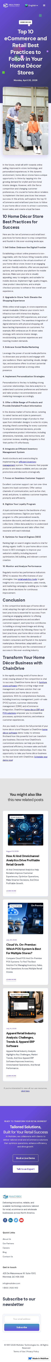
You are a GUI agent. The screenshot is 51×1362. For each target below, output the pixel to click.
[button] (30, 5)
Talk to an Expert (26, 1169)
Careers (6, 1248)
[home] (11, 5)
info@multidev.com (11, 1283)
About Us (7, 1239)
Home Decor (25, 22)
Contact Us (8, 1256)
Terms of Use (19, 1351)
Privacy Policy (33, 1351)
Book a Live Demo (25, 1158)
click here (25, 1091)
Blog (5, 1252)
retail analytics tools (27, 579)
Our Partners (8, 1243)
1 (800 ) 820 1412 (10, 1287)
